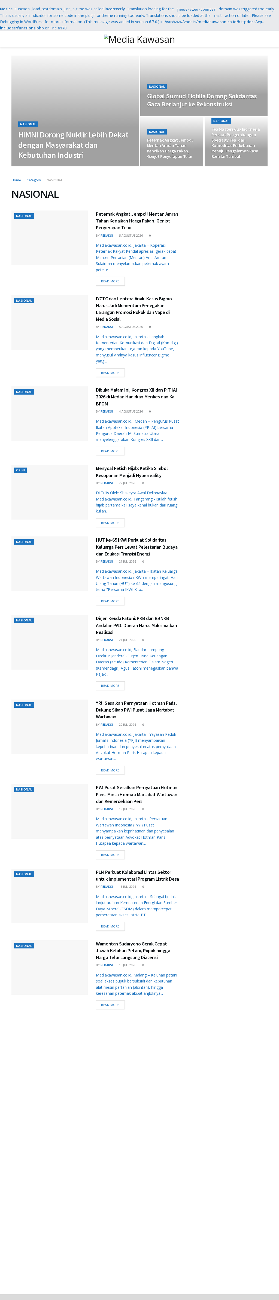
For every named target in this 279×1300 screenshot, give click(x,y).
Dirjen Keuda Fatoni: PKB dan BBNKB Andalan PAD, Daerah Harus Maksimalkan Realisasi (136, 625)
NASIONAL (28, 124)
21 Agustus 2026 (54, 166)
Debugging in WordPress (22, 21)
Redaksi (29, 166)
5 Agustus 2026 (130, 235)
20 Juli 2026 (127, 724)
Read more (110, 281)
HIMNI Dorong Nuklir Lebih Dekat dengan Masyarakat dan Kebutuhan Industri (73, 144)
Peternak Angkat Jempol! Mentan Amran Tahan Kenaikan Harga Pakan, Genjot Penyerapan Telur (170, 148)
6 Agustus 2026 (226, 166)
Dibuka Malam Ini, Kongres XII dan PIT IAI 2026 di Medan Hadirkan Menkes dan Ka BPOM (136, 397)
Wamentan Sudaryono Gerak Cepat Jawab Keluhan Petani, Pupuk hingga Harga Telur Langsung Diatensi (133, 950)
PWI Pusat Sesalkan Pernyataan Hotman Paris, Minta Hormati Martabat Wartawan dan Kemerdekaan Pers (136, 794)
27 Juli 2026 (127, 483)
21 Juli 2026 (127, 561)
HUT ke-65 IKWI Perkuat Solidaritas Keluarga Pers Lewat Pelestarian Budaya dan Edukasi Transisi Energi (136, 547)
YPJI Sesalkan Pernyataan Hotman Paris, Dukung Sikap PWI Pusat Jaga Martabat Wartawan (136, 710)
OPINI (20, 470)
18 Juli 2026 (127, 886)
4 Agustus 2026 (130, 411)
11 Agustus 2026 (163, 115)
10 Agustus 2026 (163, 166)
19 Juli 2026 (127, 809)
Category (34, 180)
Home (16, 180)
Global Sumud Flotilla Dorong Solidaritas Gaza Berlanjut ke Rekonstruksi (202, 100)
